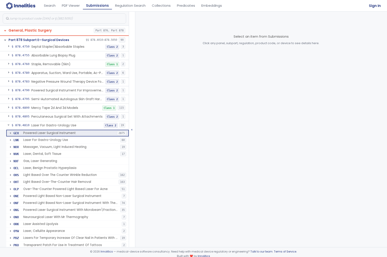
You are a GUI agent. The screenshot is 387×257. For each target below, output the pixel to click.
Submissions (97, 5)
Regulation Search (130, 5)
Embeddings (211, 5)
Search (50, 5)
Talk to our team (261, 251)
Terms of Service (285, 251)
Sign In (375, 5)
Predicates (186, 5)
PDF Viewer (71, 5)
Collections (161, 5)
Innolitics (107, 251)
